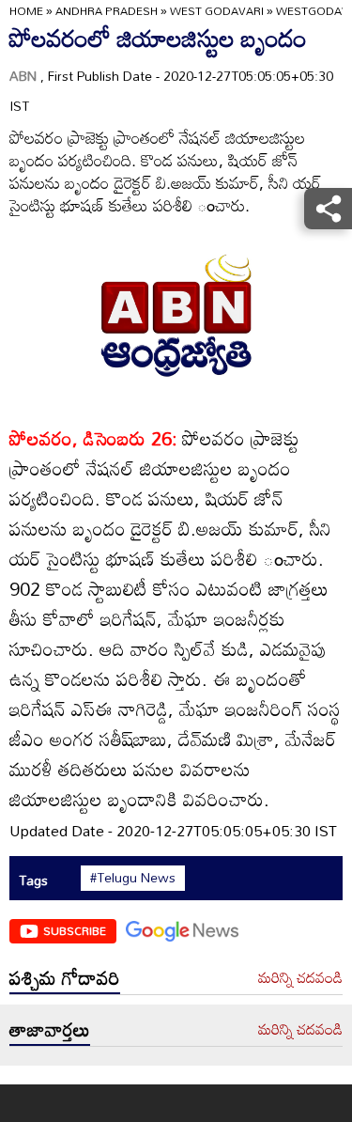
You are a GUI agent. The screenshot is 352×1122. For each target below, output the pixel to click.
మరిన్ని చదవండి (300, 978)
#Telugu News (133, 877)
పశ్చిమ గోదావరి (64, 977)
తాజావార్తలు (49, 1029)
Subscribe (74, 930)
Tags (33, 880)
